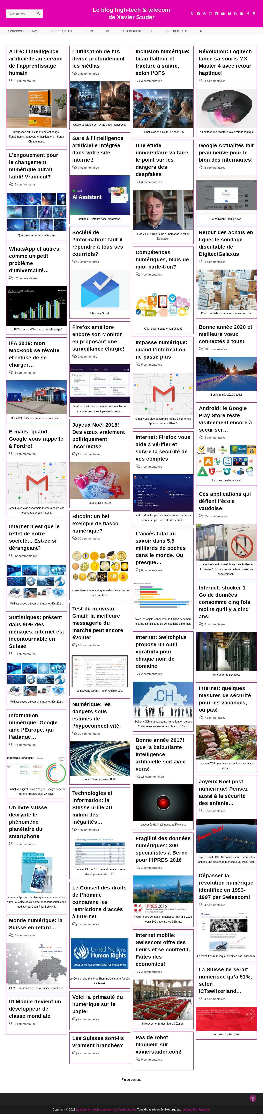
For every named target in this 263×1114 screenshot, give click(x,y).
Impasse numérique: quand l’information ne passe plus (162, 349)
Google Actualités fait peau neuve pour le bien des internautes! (226, 152)
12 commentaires (26, 555)
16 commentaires (152, 776)
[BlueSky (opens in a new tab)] (229, 13)
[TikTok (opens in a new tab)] (248, 13)
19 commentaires (89, 454)
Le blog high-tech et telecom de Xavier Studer (106, 1109)
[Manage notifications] (253, 1098)
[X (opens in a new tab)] (192, 13)
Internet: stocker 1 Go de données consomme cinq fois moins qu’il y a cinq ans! (224, 602)
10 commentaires (215, 349)
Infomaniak (189, 1109)
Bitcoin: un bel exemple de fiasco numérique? (95, 523)
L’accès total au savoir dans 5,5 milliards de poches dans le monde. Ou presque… (161, 548)
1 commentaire (87, 356)
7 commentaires (88, 167)
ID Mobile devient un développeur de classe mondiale (35, 1009)
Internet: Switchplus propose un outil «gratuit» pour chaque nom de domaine (161, 651)
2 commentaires (25, 80)
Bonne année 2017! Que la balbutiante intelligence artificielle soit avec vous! (161, 754)
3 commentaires (151, 80)
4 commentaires (214, 80)
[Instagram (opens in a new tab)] (210, 13)
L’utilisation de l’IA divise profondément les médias (98, 59)
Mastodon (204, 1109)
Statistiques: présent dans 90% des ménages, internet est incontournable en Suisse (36, 631)
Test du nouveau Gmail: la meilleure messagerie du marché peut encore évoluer (97, 623)
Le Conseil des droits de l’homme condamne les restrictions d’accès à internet (99, 902)
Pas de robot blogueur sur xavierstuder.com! (159, 1044)
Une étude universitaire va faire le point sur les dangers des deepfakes (162, 159)
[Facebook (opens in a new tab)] (198, 13)
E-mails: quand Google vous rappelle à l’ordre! (36, 439)
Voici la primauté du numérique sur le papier (97, 1004)
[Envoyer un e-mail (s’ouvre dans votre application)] (242, 13)
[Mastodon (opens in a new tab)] (254, 13)
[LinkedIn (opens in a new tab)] (216, 13)
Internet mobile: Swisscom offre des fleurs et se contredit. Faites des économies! (163, 949)
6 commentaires (214, 437)
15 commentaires (215, 516)
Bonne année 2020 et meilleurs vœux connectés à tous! (225, 334)
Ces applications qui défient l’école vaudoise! (225, 501)
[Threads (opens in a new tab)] (205, 13)
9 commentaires (214, 624)
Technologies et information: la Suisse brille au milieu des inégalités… (92, 807)
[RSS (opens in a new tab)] (236, 13)
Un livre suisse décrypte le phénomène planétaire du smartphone (28, 822)
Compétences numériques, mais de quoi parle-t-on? (162, 259)
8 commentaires (214, 261)
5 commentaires (25, 184)
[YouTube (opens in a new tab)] (222, 13)
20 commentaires (89, 538)
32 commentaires (26, 278)
